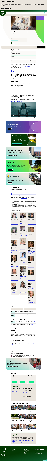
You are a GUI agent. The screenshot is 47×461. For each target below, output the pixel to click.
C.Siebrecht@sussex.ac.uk (31, 251)
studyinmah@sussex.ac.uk (24, 198)
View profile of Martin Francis (23, 223)
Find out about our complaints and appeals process (18, 442)
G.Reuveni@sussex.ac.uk (23, 276)
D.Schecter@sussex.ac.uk (31, 236)
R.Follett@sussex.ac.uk (14, 292)
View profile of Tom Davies (14, 266)
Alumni (37, 12)
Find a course (25, 449)
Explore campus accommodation (12, 155)
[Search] (45, 13)
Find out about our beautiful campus (17, 143)
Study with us (11, 12)
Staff (40, 10)
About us (31, 12)
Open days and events (26, 450)
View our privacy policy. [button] (4, 6)
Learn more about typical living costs (12, 366)
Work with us (25, 12)
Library (24, 452)
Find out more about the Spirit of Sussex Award (16, 101)
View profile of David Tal (31, 267)
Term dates (25, 453)
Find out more (10, 182)
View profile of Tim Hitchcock (23, 235)
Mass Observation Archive (27, 66)
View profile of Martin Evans (14, 280)
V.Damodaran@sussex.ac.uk (14, 250)
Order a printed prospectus (15, 392)
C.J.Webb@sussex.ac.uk (31, 287)
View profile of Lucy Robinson (32, 224)
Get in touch (13, 449)
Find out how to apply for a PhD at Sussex (18, 193)
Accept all (8, 8)
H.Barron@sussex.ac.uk (14, 236)
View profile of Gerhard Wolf (31, 302)
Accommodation (26, 451)
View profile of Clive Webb (31, 288)
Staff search (13, 450)
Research (18, 12)
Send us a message (14, 391)
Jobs (24, 454)
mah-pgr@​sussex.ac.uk (26, 392)
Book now (9, 128)
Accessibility (37, 10)
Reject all (3, 8)
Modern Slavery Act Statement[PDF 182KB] (38, 454)
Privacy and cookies (37, 452)
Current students (43, 10)
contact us (32, 324)
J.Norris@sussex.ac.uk (22, 262)
